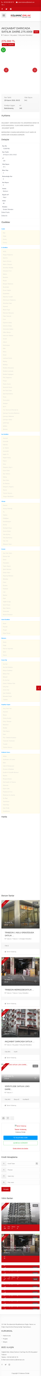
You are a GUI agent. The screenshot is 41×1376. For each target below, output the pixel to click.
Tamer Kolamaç (11, 951)
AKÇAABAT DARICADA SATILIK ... (20, 1041)
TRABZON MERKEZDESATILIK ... (19, 990)
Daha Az (4, 215)
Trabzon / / (9, 1092)
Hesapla (5, 1189)
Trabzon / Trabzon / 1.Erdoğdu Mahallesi (18, 939)
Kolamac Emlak (20, 1132)
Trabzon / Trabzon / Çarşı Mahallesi (17, 993)
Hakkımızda (7, 1335)
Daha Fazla (5, 212)
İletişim (5, 1342)
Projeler (5, 1339)
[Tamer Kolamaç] (20, 1125)
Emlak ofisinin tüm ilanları (20, 1148)
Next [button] (34, 70)
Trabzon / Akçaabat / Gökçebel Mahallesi (17, 35)
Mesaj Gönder (21, 1143)
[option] (20, 70)
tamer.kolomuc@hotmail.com (26, 2)
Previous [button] (6, 70)
